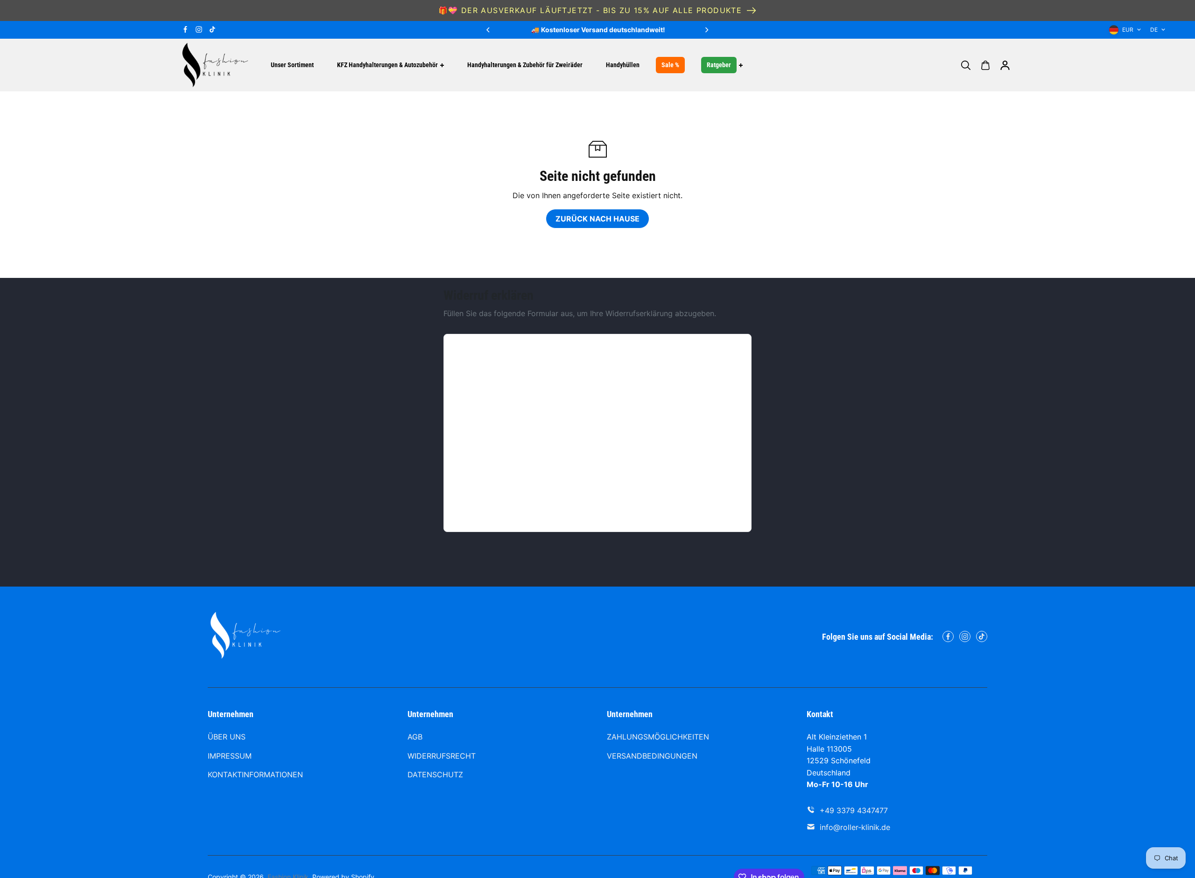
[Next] (706, 30)
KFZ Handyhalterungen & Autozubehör (387, 65)
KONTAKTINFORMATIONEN (255, 774)
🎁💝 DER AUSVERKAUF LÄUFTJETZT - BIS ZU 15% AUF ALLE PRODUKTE (590, 10)
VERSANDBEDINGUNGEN (652, 755)
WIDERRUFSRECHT (442, 755)
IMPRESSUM (230, 755)
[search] (966, 65)
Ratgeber (719, 65)
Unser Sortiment (292, 65)
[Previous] (488, 30)
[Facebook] (185, 29)
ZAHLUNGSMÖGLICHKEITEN (658, 736)
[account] (1005, 65)
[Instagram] (198, 29)
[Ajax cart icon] (985, 65)
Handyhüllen (623, 65)
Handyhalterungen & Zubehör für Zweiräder (525, 65)
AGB (415, 736)
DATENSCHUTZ (435, 774)
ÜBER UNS (227, 736)
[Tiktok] (212, 29)
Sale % (670, 65)
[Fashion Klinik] (215, 65)
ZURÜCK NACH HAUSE (597, 218)
